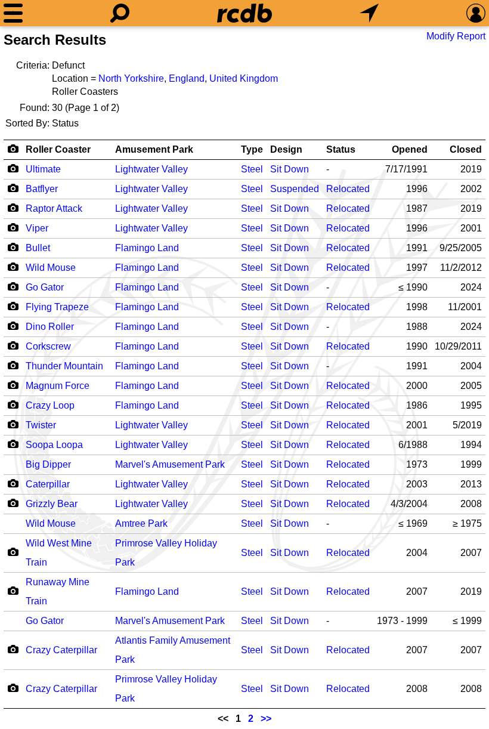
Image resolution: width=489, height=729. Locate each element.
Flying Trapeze (57, 307)
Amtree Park (141, 523)
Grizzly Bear (52, 504)
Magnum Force (57, 386)
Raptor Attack (54, 208)
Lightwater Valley (151, 169)
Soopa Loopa (54, 445)
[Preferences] (475, 13)
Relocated (348, 189)
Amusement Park (154, 149)
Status (340, 149)
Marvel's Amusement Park (170, 464)
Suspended (294, 189)
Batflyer (42, 189)
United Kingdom (243, 78)
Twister (41, 425)
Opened (410, 149)
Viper (37, 228)
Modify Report (455, 36)
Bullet (38, 248)
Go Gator (45, 287)
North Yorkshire (131, 78)
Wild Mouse (51, 267)
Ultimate (43, 169)
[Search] (119, 13)
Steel (252, 169)
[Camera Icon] (12, 168)
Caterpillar (48, 484)
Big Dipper (48, 464)
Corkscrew (48, 346)
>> (266, 718)
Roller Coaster (58, 149)
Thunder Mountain (64, 366)
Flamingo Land (147, 248)
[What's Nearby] (369, 13)
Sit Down (289, 169)
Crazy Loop (50, 405)
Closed (466, 149)
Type (252, 149)
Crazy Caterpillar (61, 650)
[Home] (244, 13)
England (187, 78)
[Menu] (13, 13)
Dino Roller (50, 327)
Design (286, 149)
